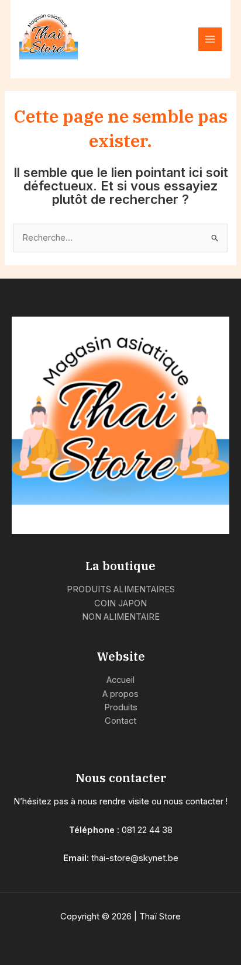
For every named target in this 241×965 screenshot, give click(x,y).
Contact (120, 721)
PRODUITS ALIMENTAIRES (121, 589)
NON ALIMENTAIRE (121, 617)
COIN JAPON (120, 603)
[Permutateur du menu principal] (210, 39)
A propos (120, 694)
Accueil (120, 680)
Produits (120, 707)
